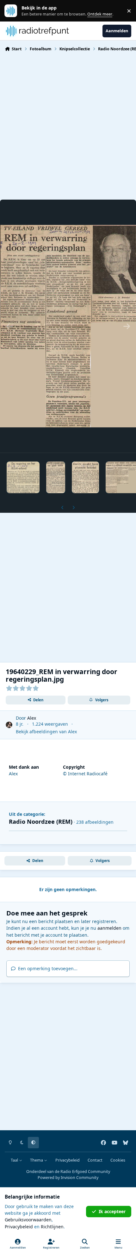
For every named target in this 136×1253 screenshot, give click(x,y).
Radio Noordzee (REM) (40, 821)
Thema (37, 1160)
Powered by (68, 1177)
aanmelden (109, 928)
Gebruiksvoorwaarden (28, 1220)
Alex (31, 718)
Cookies (117, 1160)
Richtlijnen (52, 1227)
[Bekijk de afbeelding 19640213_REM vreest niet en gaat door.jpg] (55, 477)
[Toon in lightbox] (68, 326)
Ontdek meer (14, 11)
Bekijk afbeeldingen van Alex (46, 732)
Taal (15, 1160)
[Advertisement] (68, 125)
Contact (95, 1160)
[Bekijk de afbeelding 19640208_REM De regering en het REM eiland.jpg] (23, 477)
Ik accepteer (112, 1211)
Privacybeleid (67, 1160)
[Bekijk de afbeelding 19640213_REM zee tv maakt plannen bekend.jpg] (85, 477)
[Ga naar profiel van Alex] (9, 725)
